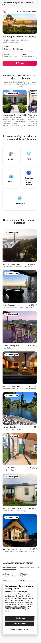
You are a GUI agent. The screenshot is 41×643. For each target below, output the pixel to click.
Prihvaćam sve (20, 618)
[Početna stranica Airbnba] (4, 11)
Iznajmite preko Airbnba (26, 11)
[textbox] (11, 56)
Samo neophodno (20, 624)
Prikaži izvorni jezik (10, 5)
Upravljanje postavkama (19, 629)
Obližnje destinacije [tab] (9, 567)
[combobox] (19, 49)
